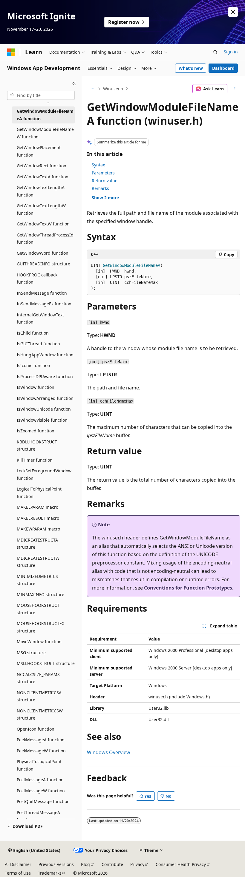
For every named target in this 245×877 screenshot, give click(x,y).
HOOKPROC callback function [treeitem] (37, 278)
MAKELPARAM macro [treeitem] (37, 507)
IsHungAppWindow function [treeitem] (45, 355)
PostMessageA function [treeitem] (40, 779)
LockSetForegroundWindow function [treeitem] (44, 474)
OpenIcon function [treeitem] (35, 729)
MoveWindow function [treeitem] (39, 641)
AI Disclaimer (18, 864)
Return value (104, 180)
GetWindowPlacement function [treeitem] (39, 151)
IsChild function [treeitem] (33, 333)
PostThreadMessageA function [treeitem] (38, 816)
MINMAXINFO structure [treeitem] (40, 594)
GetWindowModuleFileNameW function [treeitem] (45, 133)
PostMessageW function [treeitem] (41, 791)
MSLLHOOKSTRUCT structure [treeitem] (46, 663)
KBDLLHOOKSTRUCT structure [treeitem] (37, 445)
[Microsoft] (11, 52)
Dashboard (223, 68)
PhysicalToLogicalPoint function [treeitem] (39, 765)
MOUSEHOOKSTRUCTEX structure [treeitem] (40, 627)
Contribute (112, 864)
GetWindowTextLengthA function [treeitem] (41, 191)
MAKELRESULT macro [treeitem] (38, 518)
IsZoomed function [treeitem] (35, 431)
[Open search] (215, 52)
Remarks (100, 188)
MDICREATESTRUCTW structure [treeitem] (38, 561)
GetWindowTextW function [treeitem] (43, 224)
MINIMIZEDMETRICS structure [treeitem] (37, 580)
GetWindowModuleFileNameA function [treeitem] (45, 114)
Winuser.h (113, 89)
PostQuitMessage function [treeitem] (43, 801)
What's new (191, 68)
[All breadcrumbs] (92, 89)
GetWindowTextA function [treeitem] (42, 177)
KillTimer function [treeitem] (35, 460)
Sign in (231, 52)
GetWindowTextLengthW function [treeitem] (41, 209)
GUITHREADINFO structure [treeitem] (43, 264)
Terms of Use (18, 873)
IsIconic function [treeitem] (33, 365)
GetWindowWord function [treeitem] (42, 253)
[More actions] (235, 89)
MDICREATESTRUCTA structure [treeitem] (37, 543)
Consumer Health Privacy (181, 864)
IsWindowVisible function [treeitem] (42, 420)
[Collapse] (74, 83)
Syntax (98, 165)
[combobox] (41, 95)
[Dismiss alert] (233, 12)
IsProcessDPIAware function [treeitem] (45, 376)
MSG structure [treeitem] (31, 652)
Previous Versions (56, 864)
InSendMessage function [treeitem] (42, 293)
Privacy (137, 864)
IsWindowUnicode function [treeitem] (44, 409)
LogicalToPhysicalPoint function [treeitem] (39, 492)
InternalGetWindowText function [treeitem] (40, 318)
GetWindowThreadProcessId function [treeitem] (45, 238)
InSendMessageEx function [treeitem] (44, 304)
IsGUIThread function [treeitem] (38, 344)
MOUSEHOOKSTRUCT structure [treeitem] (38, 608)
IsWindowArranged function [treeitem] (45, 398)
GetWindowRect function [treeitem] (41, 165)
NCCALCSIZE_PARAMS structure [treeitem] (38, 678)
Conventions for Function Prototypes (188, 587)
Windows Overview (108, 752)
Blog (85, 864)
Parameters (103, 173)
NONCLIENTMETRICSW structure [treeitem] (40, 714)
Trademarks (50, 873)
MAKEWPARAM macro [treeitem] (38, 529)
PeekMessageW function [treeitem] (41, 751)
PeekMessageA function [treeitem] (41, 740)
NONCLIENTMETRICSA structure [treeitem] (39, 696)
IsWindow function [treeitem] (35, 387)
